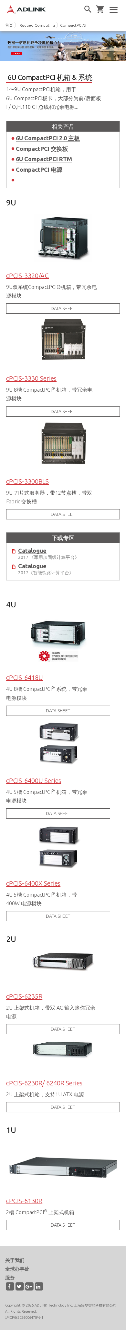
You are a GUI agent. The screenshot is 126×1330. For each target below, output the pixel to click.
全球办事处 (17, 1269)
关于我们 (15, 1260)
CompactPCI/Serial (76, 25)
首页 (9, 25)
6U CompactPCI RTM (44, 159)
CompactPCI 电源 (39, 169)
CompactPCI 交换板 (42, 148)
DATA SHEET (63, 308)
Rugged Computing (37, 25)
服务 (10, 1277)
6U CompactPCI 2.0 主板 (48, 138)
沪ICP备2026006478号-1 (24, 1317)
